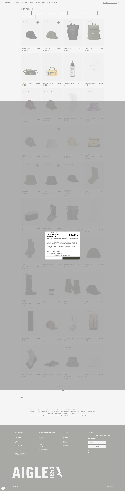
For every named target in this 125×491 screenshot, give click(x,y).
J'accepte (71, 258)
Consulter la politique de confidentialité (54, 253)
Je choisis (54, 258)
